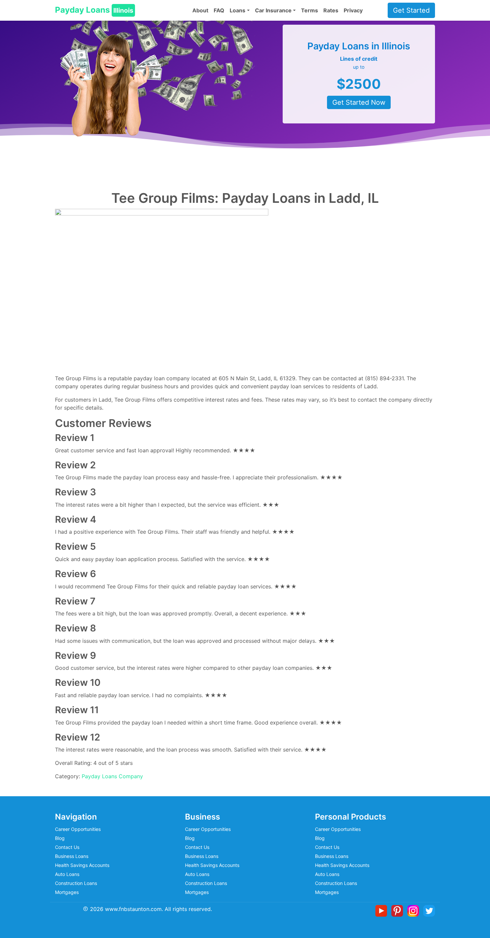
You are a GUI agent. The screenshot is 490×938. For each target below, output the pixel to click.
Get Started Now (358, 102)
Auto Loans (67, 874)
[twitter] (429, 910)
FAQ (219, 10)
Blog (60, 838)
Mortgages (67, 892)
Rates (330, 10)
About (200, 10)
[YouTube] (382, 910)
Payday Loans (94, 10)
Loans (237, 10)
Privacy (353, 10)
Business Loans (71, 856)
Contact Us (67, 847)
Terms (309, 10)
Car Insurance (273, 10)
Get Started (411, 10)
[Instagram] (414, 910)
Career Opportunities (78, 829)
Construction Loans (76, 883)
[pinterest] (398, 910)
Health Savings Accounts (82, 865)
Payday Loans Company (112, 776)
